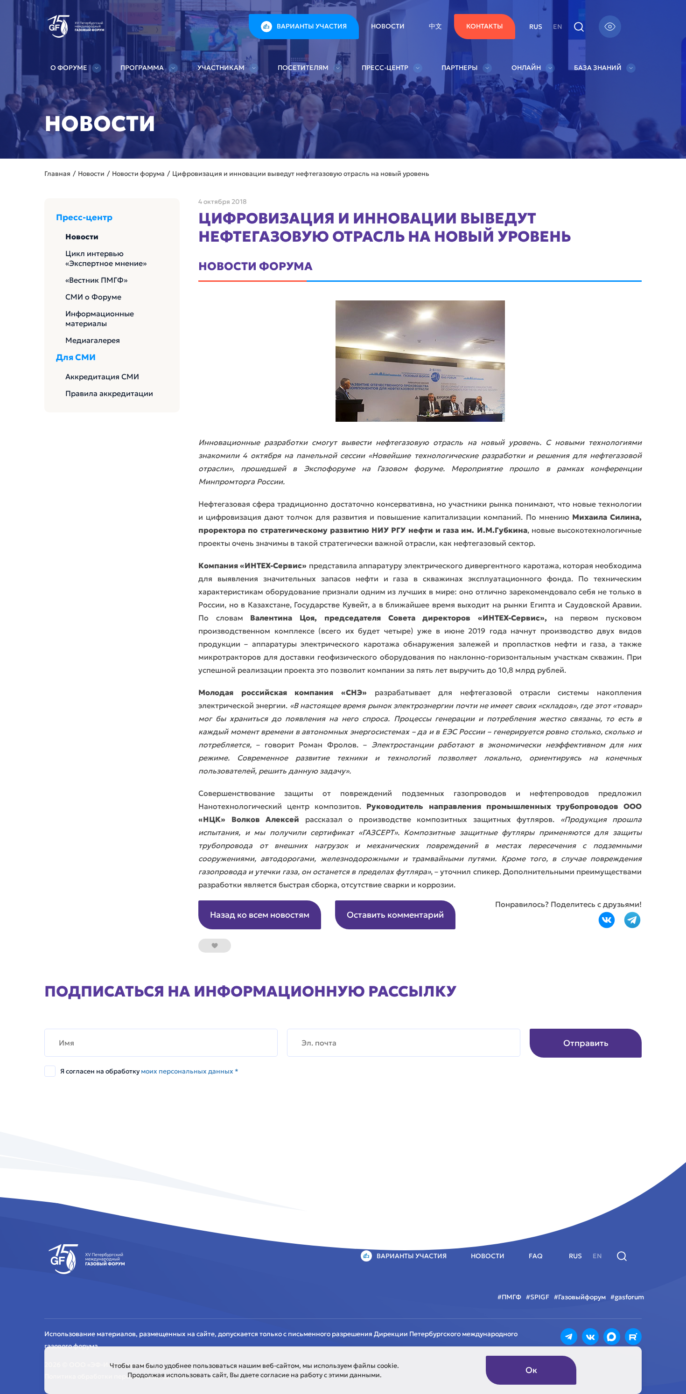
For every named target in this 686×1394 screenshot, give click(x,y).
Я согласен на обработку (149, 1071)
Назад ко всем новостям (259, 914)
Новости (388, 26)
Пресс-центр (385, 67)
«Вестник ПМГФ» (96, 280)
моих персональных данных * (189, 1071)
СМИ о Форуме (93, 296)
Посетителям (303, 67)
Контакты (484, 26)
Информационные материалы (99, 318)
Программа (142, 67)
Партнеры (459, 67)
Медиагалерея (92, 340)
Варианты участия (312, 26)
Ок (531, 1370)
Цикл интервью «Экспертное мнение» (106, 258)
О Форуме (68, 67)
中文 (435, 26)
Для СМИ (76, 357)
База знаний (598, 67)
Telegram (632, 920)
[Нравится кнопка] (214, 946)
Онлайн (526, 67)
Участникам (221, 67)
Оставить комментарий (395, 914)
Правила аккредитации (109, 393)
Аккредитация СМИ (102, 376)
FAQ (536, 1256)
